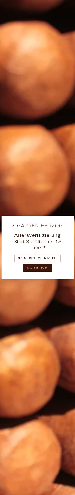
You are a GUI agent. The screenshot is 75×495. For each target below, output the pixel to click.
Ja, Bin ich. (37, 267)
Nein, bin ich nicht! (37, 258)
